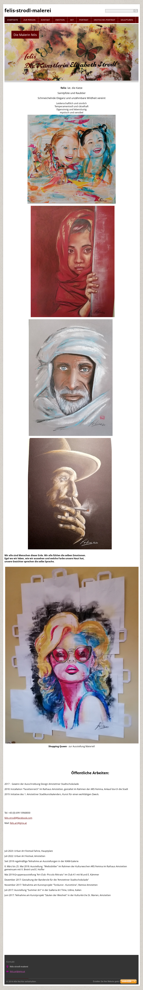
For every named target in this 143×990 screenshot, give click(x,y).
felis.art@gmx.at (18, 823)
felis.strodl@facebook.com (18, 817)
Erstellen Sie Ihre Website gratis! (106, 981)
